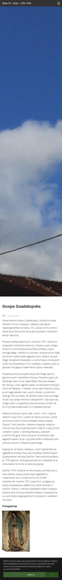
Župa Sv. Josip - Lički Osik (16, 3)
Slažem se (31, 574)
